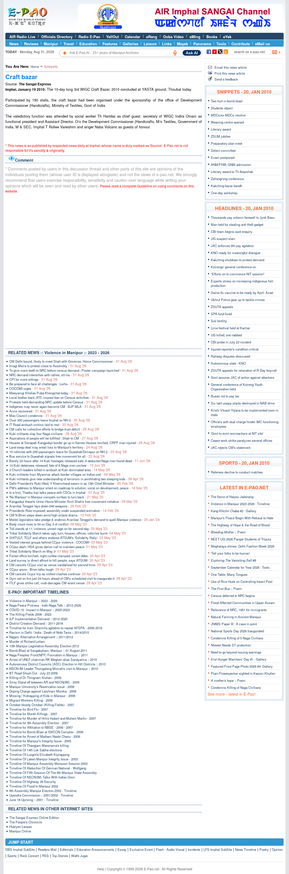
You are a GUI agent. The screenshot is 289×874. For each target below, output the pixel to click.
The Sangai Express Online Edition (34, 817)
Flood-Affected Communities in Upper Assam (243, 602)
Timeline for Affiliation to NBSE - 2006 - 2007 (41, 727)
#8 (233, 560)
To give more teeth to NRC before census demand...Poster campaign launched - (73, 370)
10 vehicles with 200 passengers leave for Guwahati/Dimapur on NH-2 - (68, 451)
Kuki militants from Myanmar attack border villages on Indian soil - (65, 474)
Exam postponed (223, 157)
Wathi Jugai (79, 855)
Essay (121, 849)
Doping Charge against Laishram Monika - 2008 (42, 691)
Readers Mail (47, 849)
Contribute (240, 43)
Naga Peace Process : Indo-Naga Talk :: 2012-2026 (45, 605)
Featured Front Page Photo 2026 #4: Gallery (242, 666)
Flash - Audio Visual (170, 849)
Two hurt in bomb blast (226, 101)
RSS (45, 855)
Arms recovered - (30, 411)
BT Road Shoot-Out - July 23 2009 (33, 673)
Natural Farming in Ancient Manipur (236, 617)
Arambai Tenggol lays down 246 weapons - (47, 506)
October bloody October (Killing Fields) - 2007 (41, 704)
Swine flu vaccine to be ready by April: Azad (242, 292)
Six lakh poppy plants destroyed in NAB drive (243, 403)
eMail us (262, 43)
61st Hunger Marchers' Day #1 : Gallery (238, 659)
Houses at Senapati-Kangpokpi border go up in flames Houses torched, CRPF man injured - (82, 442)
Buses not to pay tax (225, 396)
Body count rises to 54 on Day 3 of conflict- (48, 524)
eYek (227, 36)
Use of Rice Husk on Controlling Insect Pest (241, 581)
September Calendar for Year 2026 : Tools (240, 567)
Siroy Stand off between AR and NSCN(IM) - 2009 (44, 682)
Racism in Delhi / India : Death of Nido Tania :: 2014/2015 (49, 632)
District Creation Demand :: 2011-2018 (36, 623)
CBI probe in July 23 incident (231, 342)
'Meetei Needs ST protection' (231, 645)
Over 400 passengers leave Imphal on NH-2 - (49, 420)
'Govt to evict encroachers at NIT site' (237, 433)
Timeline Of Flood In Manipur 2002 (33, 786)
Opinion (277, 849)
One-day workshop (224, 193)
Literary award (221, 129)
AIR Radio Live (22, 36)
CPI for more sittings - (33, 379)
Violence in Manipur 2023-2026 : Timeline (240, 503)
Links (167, 43)
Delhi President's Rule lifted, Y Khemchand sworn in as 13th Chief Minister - (71, 483)
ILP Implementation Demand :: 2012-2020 (38, 618)
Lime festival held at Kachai (230, 328)
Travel (69, 43)
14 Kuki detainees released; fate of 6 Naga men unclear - (57, 465)
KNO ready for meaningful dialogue (235, 252)
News (14, 43)
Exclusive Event (141, 849)
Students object (222, 108)
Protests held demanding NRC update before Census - (55, 402)
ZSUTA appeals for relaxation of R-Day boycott (244, 370)
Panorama (202, 43)
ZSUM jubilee (220, 136)
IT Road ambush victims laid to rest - (43, 424)
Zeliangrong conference (227, 178)
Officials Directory (57, 36)
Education (88, 43)
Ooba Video (173, 36)
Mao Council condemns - (35, 415)
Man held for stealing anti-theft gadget (237, 224)
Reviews (31, 43)
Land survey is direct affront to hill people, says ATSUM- (57, 560)
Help (100, 868)
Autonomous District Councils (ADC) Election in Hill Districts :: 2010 (57, 664)
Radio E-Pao (89, 36)
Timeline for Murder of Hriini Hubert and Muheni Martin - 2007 (52, 718)
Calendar (132, 36)
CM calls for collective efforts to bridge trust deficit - (54, 429)
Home (34, 66)
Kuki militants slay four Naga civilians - (45, 433)
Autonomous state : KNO (228, 363)
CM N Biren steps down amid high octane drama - (52, 515)
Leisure (150, 43)
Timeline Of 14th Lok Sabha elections (35, 750)
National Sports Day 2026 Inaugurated (237, 631)
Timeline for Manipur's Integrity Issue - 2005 (40, 741)
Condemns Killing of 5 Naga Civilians (237, 638)
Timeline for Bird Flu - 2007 (28, 709)
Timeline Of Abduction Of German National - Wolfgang (47, 768)
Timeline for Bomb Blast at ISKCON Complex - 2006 (46, 732)
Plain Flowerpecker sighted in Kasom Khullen (243, 673)
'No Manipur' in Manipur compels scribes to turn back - (56, 497)
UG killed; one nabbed (226, 335)
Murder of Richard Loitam (27, 641)
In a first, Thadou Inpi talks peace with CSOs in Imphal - (57, 492)
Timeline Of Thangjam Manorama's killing (39, 745)
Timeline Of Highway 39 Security (32, 781)
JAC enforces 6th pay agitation (232, 245)
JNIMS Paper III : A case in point (234, 624)
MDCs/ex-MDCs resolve (228, 115)
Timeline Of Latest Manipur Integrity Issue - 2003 (43, 759)
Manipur (51, 43)
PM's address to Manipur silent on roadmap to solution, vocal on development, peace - (78, 488)
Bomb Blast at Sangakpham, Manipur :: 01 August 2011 (48, 650)
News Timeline (245, 849)
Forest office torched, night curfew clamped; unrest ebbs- (57, 555)
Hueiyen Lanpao (20, 826)
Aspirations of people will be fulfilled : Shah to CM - (53, 438)
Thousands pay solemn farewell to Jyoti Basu (243, 217)
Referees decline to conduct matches (237, 472)
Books (211, 36)
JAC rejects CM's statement (230, 447)
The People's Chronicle (25, 822)
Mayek (182, 43)
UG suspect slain (223, 238)
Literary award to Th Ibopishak (232, 171)
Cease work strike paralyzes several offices (241, 440)
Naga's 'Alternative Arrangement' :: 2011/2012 (41, 637)
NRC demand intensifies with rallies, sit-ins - (49, 375)
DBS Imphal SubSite (20, 849)
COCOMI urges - (30, 388)
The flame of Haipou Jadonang (232, 496)
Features (109, 43)
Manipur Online (20, 831)
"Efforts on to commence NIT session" (237, 274)
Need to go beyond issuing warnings (236, 652)
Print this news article (229, 73)
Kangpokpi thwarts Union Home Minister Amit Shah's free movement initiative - (73, 501)
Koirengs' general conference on (233, 267)
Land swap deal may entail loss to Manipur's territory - (55, 447)
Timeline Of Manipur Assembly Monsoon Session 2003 (48, 763)
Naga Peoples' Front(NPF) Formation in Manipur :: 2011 (48, 655)
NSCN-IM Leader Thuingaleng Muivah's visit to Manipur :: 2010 (53, 668)
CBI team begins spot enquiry (231, 231)
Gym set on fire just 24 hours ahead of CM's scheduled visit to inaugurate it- (70, 578)
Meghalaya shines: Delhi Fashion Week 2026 (242, 546)
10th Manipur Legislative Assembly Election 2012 (44, 646)
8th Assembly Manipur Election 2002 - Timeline (42, 790)
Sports (12, 855)
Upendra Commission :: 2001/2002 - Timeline (41, 795)
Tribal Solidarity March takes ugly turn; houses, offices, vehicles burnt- (67, 533)
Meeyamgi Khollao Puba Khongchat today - (48, 393)
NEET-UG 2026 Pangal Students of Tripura (241, 539)
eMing (195, 36)
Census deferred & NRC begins (233, 595)
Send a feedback (226, 79)
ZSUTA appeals (222, 306)
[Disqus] (103, 269)
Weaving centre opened (227, 122)
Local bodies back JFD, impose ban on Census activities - (58, 397)
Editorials (66, 849)
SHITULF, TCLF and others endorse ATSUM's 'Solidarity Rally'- (62, 537)
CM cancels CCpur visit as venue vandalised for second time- (61, 565)
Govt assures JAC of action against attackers (242, 377)
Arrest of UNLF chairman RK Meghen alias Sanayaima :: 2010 (53, 659)
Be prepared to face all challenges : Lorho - (48, 384)
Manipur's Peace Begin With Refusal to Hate (242, 518)
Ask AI (192, 53)
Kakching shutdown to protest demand (237, 260)
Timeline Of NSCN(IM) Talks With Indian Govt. (42, 777)
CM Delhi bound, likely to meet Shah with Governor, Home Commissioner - (70, 361)
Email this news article (230, 67)
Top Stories (60, 855)
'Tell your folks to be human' (230, 553)
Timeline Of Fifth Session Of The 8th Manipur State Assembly (53, 772)
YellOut (112, 36)
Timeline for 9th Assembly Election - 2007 (39, 723)
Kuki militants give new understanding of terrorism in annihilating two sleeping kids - (76, 479)
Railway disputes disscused (230, 356)
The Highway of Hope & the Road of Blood (240, 525)
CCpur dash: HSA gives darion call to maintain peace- (56, 546)
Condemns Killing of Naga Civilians (236, 687)
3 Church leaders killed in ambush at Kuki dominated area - (59, 470)
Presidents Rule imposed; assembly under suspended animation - (64, 510)
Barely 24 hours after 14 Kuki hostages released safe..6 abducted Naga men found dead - (79, 460)
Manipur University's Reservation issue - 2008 (41, 686)
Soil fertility (219, 321)
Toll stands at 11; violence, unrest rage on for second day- (58, 528)
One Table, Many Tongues (229, 574)
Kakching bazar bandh (226, 185)
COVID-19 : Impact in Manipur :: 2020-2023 (39, 609)
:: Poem (228, 532)
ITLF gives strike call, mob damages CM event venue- (55, 583)
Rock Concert (29, 855)
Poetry (264, 849)
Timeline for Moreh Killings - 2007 (33, 713)
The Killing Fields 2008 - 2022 (30, 614)
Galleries (130, 43)
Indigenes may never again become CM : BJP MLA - (55, 406)
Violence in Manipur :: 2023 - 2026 (33, 600)
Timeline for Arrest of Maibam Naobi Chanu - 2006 (44, 736)
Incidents (194, 849)
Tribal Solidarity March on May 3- (41, 551)
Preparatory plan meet (226, 143)
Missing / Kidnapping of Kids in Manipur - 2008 (42, 695)
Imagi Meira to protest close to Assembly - (47, 366)
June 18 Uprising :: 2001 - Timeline (33, 799)
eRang (151, 36)
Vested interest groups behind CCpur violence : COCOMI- (58, 542)
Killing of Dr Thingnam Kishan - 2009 (35, 677)
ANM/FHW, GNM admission (231, 164)
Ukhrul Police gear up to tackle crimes (238, 299)
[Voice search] (175, 53)
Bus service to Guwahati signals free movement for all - (57, 456)
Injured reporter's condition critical (235, 349)
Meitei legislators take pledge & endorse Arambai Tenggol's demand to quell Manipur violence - (84, 519)
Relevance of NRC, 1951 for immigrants (239, 609)
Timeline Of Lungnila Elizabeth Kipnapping (39, 754)
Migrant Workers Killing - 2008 (30, 700)
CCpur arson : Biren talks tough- (40, 569)
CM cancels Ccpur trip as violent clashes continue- (53, 574)
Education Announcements (95, 849)
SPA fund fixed (221, 313)
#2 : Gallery (233, 511)
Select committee (223, 150)
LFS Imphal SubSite (217, 849)
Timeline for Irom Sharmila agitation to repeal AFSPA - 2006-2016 (55, 628)
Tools (221, 43)
